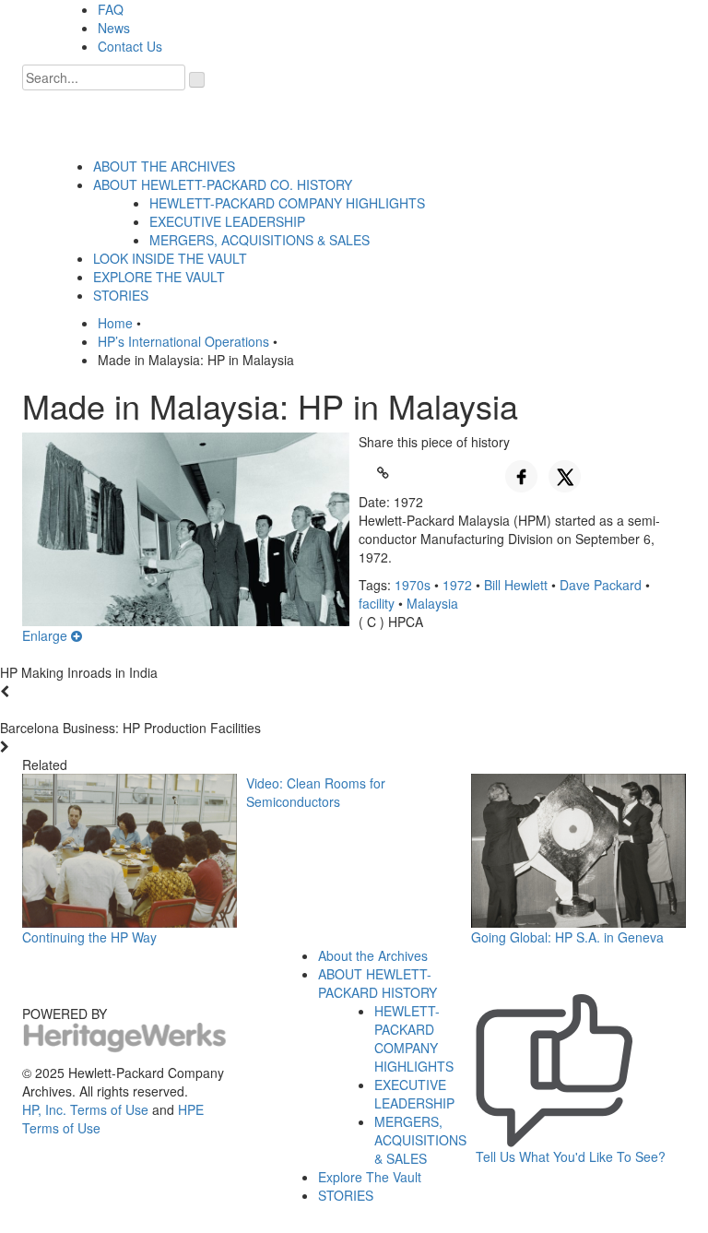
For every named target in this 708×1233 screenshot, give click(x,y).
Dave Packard (601, 584)
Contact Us (130, 46)
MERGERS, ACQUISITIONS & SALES (259, 240)
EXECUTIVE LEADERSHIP (227, 221)
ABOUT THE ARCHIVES (164, 166)
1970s (413, 584)
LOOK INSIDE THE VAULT (170, 258)
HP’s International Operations (183, 341)
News (114, 27)
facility (377, 603)
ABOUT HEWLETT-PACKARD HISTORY (377, 983)
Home (115, 323)
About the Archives (373, 955)
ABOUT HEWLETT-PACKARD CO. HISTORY (222, 184)
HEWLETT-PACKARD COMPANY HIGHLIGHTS (287, 203)
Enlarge (46, 635)
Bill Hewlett (516, 584)
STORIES (120, 295)
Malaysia (432, 603)
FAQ (111, 9)
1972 (457, 584)
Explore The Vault (369, 1177)
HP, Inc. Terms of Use (85, 1109)
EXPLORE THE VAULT (159, 276)
